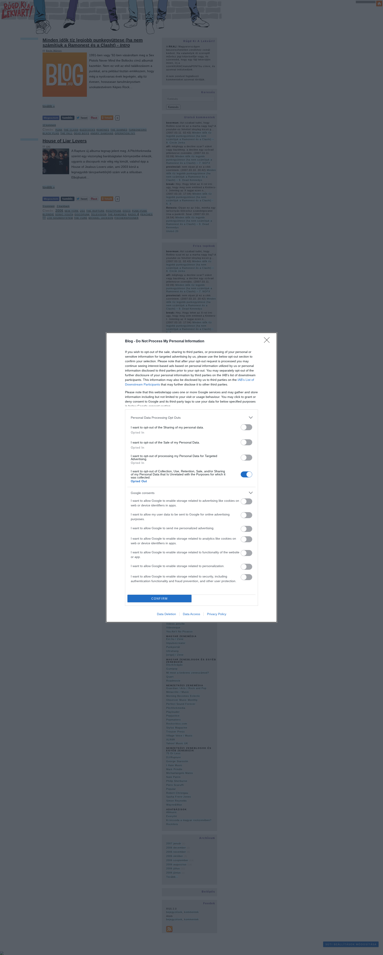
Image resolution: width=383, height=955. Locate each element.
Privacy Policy (216, 614)
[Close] (268, 341)
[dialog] (191, 477)
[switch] (246, 427)
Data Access (191, 614)
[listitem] (191, 417)
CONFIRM (159, 598)
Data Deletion (166, 614)
